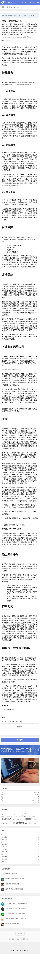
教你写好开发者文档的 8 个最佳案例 (15, 919)
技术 (2, 842)
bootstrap (19, 814)
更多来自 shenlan (7, 898)
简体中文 (19, 934)
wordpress (20, 823)
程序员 (8, 40)
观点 (2, 854)
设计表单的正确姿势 (11, 874)
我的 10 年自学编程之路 (12, 884)
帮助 (17, 939)
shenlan (5, 37)
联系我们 (11, 939)
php (18, 819)
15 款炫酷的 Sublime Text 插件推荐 (15, 908)
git (24, 816)
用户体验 (4, 859)
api (14, 814)
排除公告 (37, 15)
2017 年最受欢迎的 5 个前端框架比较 (16, 903)
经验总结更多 (6, 869)
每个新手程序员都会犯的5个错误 (14, 879)
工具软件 (4, 852)
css (24, 813)
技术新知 (4, 837)
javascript (6, 818)
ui (1, 823)
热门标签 (4, 809)
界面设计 (4, 849)
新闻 (2, 835)
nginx (13, 819)
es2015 (3, 816)
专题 (3, 7)
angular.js (4, 814)
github (28, 816)
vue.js (10, 823)
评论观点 (4, 861)
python (22, 819)
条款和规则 (24, 939)
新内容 (16, 7)
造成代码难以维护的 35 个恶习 (14, 889)
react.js (28, 819)
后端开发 (4, 847)
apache (10, 814)
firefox (15, 816)
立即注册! (20, 740)
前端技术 (4, 844)
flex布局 (20, 816)
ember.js (30, 814)
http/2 (33, 816)
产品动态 (4, 839)
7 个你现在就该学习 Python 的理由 (15, 913)
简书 (13, 709)
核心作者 (9, 7)
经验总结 (28, 37)
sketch (35, 819)
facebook (9, 816)
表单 (35, 823)
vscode (5, 823)
